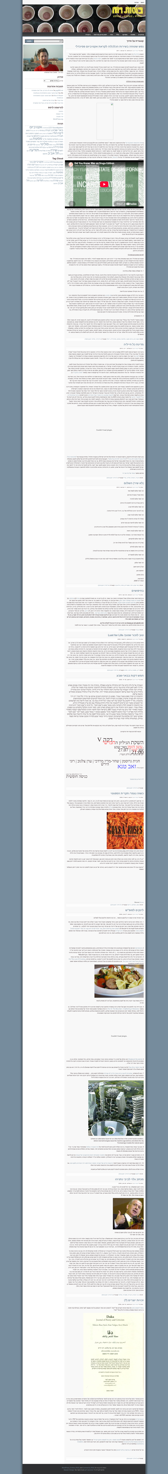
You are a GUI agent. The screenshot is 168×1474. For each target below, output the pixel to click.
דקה (60, 133)
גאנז (138, 905)
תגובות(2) (101, 585)
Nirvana (142, 902)
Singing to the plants (135, 1059)
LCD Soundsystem (55, 127)
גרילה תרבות (35, 130)
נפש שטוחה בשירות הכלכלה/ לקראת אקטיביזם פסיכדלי (109, 46)
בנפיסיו (42, 130)
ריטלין (108, 339)
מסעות (133, 34)
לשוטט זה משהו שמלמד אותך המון (130, 600)
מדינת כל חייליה (134, 344)
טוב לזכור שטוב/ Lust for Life (126, 635)
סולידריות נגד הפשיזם (38, 141)
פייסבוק (31, 144)
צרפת (130, 670)
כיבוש (37, 135)
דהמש (28, 130)
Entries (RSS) (74, 1467)
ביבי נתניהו (136, 1295)
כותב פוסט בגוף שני (101, 613)
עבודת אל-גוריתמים (49, 100)
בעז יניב (136, 50)
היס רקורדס (119, 931)
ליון (138, 670)
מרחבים (141, 34)
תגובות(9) (104, 1295)
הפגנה (49, 133)
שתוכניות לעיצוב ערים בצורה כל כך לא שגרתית (117, 1073)
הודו (111, 34)
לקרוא (137, 356)
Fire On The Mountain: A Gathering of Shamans (123, 1009)
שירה (53, 149)
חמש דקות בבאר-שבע (130, 675)
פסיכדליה (113, 339)
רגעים (60, 150)
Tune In (115, 157)
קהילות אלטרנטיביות (34, 178)
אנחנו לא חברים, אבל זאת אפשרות (42, 90)
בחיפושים (138, 590)
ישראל (133, 478)
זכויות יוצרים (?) (134, 1300)
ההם (86, 611)
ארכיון (61, 81)
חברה (137, 478)
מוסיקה (124, 34)
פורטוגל (37, 145)
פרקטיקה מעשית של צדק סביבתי (133, 1442)
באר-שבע (136, 585)
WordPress (65, 1467)
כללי (117, 34)
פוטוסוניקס (138, 948)
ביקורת (88, 34)
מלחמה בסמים (121, 339)
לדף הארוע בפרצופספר (137, 779)
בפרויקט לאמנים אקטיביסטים (127, 602)
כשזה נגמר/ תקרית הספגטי (127, 793)
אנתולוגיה (45, 128)
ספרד (28, 141)
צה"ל (124, 478)
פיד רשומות (59, 114)
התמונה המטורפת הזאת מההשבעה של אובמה (90, 1155)
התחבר (61, 111)
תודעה (126, 670)
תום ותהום (33, 181)
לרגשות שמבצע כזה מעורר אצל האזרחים (100, 395)
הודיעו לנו (136, 54)
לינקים (137, 1174)
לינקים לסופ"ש (134, 910)
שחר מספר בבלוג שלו (135, 1067)
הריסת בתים (43, 133)
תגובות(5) (121, 1174)
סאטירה (125, 1295)
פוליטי (93, 339)
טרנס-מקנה (129, 339)
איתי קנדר (60, 100)
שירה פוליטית (44, 150)
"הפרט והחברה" (78, 372)
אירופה (71, 598)
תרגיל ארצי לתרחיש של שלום (117, 459)
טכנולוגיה (53, 136)
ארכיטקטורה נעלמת (92, 1147)
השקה (36, 133)
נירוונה (129, 905)
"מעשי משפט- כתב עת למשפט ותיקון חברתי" (107, 1440)
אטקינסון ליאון (89, 1470)
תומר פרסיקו (97, 58)
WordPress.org (58, 119)
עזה (50, 144)
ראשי (142, 2)
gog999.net (59, 90)
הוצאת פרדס (140, 1419)
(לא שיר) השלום (134, 483)
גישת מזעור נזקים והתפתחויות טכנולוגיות (45, 93)
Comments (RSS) (88, 1467)
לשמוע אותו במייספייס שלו (111, 928)
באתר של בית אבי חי (128, 473)
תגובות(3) (109, 478)
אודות (136, 2)
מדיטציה (30, 136)
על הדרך (98, 339)
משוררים (127, 585)
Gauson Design (69, 1470)
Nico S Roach (58, 95)
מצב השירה (52, 172)
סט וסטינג (108, 295)
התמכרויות (30, 133)
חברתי (130, 1295)
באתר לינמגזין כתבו (138, 1308)
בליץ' (110, 807)
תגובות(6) (121, 630)
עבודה (137, 630)
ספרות (59, 144)
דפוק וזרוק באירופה (100, 34)
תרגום (45, 153)
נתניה (122, 585)
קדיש (46, 147)
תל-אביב (117, 585)
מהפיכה (60, 139)
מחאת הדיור (47, 139)
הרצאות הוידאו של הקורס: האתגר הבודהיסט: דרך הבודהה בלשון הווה (91, 1163)
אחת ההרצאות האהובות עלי (134, 143)
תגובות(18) (87, 339)
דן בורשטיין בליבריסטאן (124, 1450)
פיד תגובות (59, 116)
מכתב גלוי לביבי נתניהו (129, 1179)
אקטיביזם (136, 339)
